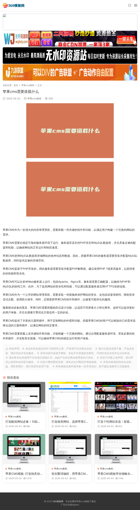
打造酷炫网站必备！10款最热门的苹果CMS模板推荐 (23, 421)
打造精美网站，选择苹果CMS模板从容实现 (70, 421)
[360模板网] (14, 5)
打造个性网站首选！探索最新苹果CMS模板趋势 (115, 421)
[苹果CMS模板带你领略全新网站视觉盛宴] (116, 449)
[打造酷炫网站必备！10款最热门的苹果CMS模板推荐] (24, 397)
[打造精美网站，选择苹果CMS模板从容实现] (70, 397)
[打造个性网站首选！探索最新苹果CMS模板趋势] (116, 397)
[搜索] (129, 5)
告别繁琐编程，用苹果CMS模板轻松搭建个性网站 (69, 473)
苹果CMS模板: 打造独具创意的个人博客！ (22, 473)
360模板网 (57, 501)
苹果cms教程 (34, 98)
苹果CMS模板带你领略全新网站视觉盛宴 (115, 473)
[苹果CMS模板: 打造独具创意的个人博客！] (24, 449)
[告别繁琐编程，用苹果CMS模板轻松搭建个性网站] (70, 449)
